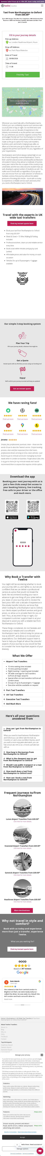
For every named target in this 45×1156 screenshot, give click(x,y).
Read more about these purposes (27, 1132)
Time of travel (11, 63)
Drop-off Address (12, 47)
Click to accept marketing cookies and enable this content (22, 102)
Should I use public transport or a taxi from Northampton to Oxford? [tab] (22, 766)
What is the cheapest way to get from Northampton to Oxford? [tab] (20, 759)
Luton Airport (5, 1052)
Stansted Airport (6, 1050)
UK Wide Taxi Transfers (24, 1018)
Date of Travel (11, 55)
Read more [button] (8, 999)
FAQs (2, 1034)
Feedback (4, 1037)
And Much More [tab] (13, 704)
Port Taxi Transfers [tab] (15, 690)
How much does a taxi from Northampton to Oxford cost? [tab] (17, 772)
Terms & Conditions (15, 1153)
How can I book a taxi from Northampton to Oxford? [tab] (17, 778)
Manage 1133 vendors (10, 1132)
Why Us (3, 1032)
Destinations (11, 1018)
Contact (3, 1039)
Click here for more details (22, 821)
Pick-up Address (11, 39)
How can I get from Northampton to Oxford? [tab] (22, 729)
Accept (22, 1137)
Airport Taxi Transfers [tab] (16, 661)
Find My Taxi (22, 74)
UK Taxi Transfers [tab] (14, 694)
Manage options (22, 1149)
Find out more (8, 419)
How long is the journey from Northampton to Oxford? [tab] (18, 753)
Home (3, 1018)
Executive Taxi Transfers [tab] (17, 699)
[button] (42, 1055)
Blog (2, 1030)
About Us (4, 1027)
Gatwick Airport (6, 1047)
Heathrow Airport (7, 1045)
